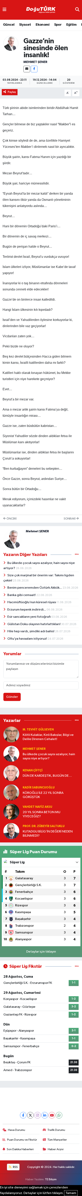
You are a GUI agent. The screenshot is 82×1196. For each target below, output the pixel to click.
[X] (30, 1115)
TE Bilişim (51, 1179)
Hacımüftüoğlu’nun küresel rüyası (32, 602)
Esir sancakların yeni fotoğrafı (29, 617)
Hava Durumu (16, 1129)
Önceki (11, 518)
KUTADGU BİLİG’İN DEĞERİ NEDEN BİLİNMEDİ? (48, 833)
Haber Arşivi (55, 1149)
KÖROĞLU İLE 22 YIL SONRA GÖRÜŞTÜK (43, 795)
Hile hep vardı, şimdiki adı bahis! (31, 631)
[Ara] (77, 10)
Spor (58, 24)
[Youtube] (52, 1115)
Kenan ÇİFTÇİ (33, 770)
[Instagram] (37, 1115)
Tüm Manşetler (57, 1139)
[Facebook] (34, 69)
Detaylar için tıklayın (41, 951)
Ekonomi (42, 24)
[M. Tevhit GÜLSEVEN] (11, 734)
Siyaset (25, 24)
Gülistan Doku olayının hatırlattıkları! (34, 624)
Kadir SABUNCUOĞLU (39, 787)
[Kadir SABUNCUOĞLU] (11, 792)
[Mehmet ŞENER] (10, 43)
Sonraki (70, 518)
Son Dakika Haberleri (20, 1149)
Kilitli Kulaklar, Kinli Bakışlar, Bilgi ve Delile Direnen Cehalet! (48, 737)
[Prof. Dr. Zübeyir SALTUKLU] (11, 831)
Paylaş (12, 91)
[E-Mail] (26, 69)
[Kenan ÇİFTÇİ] (11, 773)
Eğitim (71, 24)
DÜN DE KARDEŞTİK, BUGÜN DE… (47, 775)
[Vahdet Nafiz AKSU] (11, 811)
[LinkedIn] (44, 1115)
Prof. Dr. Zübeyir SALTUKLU (43, 826)
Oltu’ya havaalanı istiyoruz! (27, 638)
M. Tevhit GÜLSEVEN (38, 729)
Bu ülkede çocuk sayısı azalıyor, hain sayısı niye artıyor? (49, 756)
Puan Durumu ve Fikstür (22, 1139)
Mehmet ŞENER (35, 62)
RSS (15, 1167)
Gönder (12, 697)
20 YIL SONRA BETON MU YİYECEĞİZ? (41, 814)
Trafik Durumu (56, 1129)
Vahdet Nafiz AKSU (37, 806)
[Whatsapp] (59, 1115)
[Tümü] (77, 720)
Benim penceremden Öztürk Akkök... (34, 587)
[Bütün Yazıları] (77, 554)
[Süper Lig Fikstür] (77, 966)
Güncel (8, 24)
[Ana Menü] (4, 10)
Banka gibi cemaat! (21, 595)
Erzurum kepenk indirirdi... (27, 609)
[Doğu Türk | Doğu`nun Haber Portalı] (41, 10)
